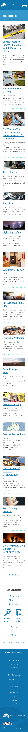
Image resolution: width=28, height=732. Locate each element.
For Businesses (14, 660)
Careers (14, 683)
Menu (24, 6)
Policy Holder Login (14, 709)
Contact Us (14, 696)
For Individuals (14, 657)
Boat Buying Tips (12, 404)
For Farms (14, 664)
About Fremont (14, 679)
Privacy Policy (14, 686)
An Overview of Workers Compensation (11, 471)
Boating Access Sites (14, 434)
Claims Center (14, 668)
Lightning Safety (12, 232)
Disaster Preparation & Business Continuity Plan (14, 549)
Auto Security (10, 203)
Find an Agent (14, 700)
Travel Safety (10, 172)
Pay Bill (14, 704)
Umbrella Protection (14, 338)
